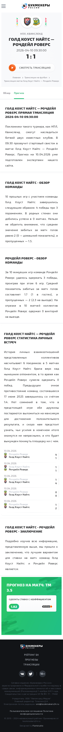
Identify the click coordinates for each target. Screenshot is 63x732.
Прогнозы (31, 659)
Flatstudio (38, 725)
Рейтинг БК (31, 654)
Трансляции (31, 664)
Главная (17, 77)
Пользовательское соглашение (26, 711)
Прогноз (19, 92)
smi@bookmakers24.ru (47, 704)
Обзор (6, 92)
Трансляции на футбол (35, 77)
